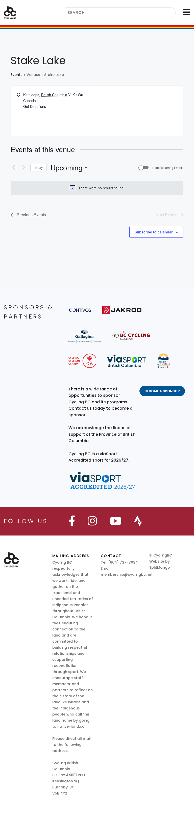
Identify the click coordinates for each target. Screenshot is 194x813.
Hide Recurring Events (167, 168)
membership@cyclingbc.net (127, 574)
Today (38, 167)
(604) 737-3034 (123, 562)
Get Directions (34, 106)
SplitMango (159, 567)
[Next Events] (23, 168)
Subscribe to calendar (154, 231)
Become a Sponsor (162, 391)
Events (16, 74)
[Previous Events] (14, 168)
